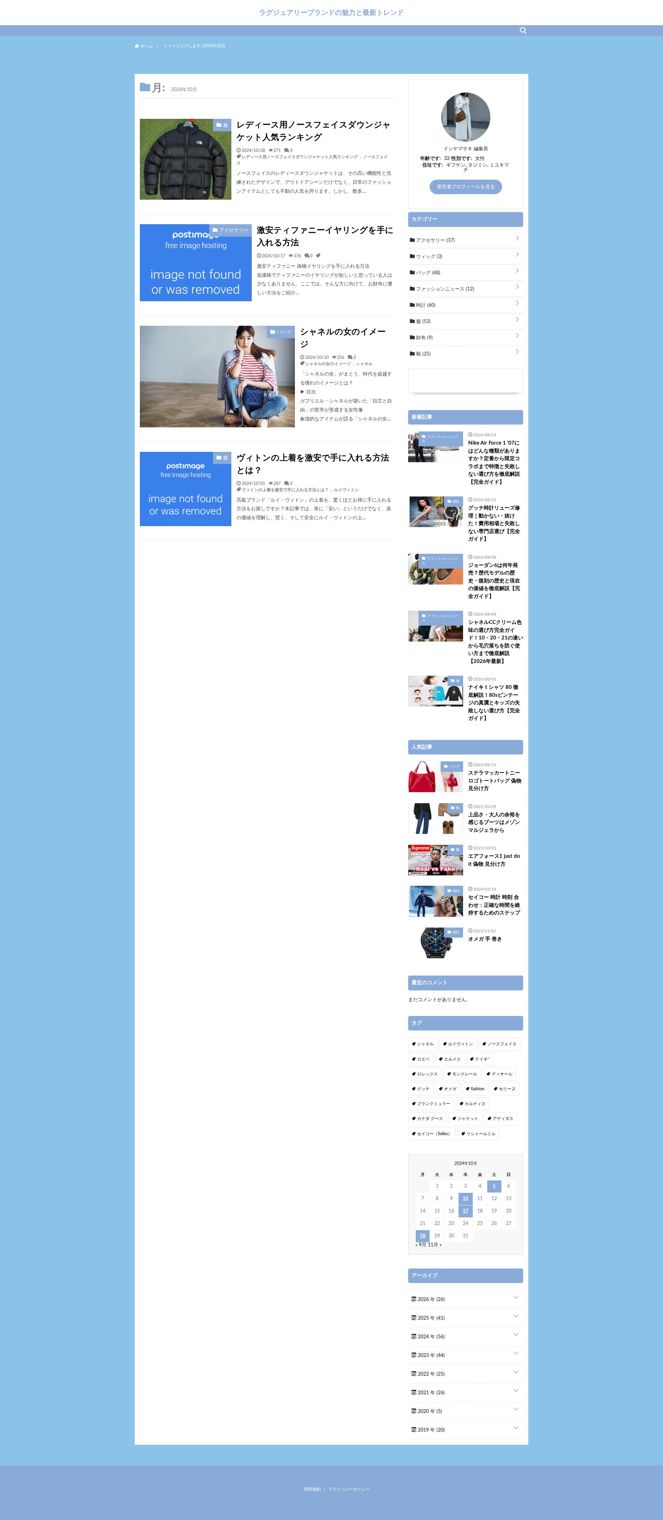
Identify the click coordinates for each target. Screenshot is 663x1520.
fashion (477, 1089)
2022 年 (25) (430, 1374)
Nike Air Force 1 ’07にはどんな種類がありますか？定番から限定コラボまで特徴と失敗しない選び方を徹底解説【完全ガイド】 (494, 462)
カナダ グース (430, 1119)
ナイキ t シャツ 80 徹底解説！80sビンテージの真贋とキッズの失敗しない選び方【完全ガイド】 (494, 703)
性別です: (461, 158)
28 (422, 1236)
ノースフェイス (502, 1044)
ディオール (502, 1074)
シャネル (364, 363)
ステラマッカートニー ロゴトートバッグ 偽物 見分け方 (494, 780)
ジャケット (468, 1119)
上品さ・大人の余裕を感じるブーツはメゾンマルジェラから (494, 822)
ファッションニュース (444, 289)
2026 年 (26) (430, 1299)
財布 (424, 337)
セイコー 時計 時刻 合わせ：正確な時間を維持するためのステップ (494, 905)
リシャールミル (481, 1134)
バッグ (427, 272)
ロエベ (423, 1059)
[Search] (523, 30)
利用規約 (312, 1489)
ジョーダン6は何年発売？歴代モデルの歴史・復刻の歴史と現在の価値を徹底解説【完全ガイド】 (494, 581)
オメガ (450, 1089)
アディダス (503, 1119)
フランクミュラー (433, 1104)
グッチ (423, 1089)
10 (465, 1198)
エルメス (452, 1059)
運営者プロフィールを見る (466, 186)
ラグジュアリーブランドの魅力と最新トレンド (331, 12)
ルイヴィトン (346, 489)
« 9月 (420, 1245)
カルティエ (475, 1104)
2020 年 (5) (429, 1411)
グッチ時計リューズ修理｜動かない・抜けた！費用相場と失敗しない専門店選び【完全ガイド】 (494, 523)
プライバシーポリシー (348, 1489)
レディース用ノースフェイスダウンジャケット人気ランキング (314, 131)
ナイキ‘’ (482, 1059)
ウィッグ (428, 256)
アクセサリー (435, 240)
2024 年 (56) (430, 1336)
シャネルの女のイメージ (343, 338)
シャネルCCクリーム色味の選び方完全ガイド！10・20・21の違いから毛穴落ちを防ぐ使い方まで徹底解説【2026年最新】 (495, 642)
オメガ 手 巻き (485, 939)
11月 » (435, 1245)
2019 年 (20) (430, 1430)
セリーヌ (507, 1089)
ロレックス (427, 1074)
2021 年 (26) (430, 1392)
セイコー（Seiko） (434, 1134)
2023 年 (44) (430, 1355)
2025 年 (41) (430, 1318)
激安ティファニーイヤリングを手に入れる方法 (325, 236)
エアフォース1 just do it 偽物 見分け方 (494, 860)
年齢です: (430, 158)
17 (465, 1211)
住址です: (432, 165)
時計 (425, 305)
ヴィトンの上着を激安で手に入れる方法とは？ (313, 464)
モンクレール (464, 1074)
